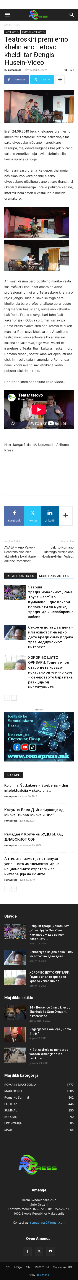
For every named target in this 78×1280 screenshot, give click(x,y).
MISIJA (18, 1267)
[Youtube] (50, 1251)
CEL (8, 1267)
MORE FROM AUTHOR (54, 576)
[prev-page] (7, 698)
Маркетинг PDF (62, 1267)
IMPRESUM (42, 1267)
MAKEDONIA (12, 25)
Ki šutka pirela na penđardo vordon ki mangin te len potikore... (48, 1054)
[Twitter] (39, 1251)
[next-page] (14, 698)
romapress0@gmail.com (47, 1222)
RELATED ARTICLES (20, 576)
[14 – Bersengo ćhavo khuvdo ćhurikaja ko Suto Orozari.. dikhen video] (15, 1012)
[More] (60, 79)
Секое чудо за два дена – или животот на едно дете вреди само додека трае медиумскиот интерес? (50, 637)
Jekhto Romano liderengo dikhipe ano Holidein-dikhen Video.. (58, 552)
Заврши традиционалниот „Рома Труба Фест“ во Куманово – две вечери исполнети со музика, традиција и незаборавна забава (50, 602)
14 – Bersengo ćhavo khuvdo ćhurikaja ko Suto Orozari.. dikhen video (49, 1012)
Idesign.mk (42, 1275)
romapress (14, 69)
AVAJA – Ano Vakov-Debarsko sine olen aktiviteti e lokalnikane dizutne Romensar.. (20, 554)
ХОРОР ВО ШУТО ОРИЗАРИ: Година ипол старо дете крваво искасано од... (49, 977)
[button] (7, 15)
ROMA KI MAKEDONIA (33, 31)
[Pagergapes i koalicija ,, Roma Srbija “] (15, 1034)
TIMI (28, 1267)
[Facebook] (27, 1251)
